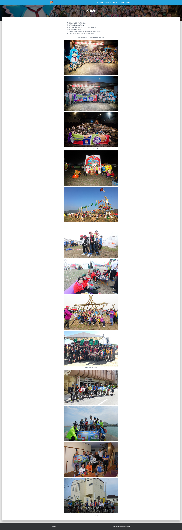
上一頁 (85, 515)
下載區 (121, 2)
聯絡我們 (54, 526)
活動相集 (128, 2)
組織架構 (107, 2)
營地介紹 (115, 2)
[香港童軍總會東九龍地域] (51, 2)
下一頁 (96, 515)
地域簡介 (99, 2)
